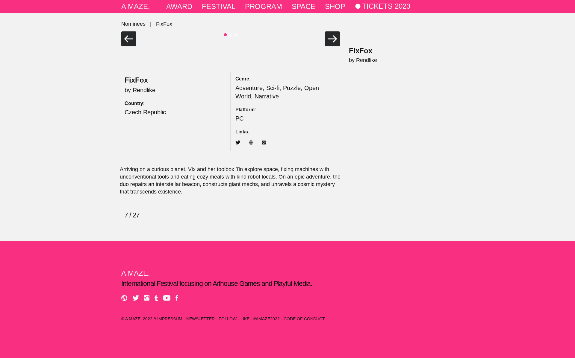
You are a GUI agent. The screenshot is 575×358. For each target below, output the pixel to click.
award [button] (179, 6)
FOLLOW (228, 318)
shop (335, 6)
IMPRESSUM (169, 318)
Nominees (133, 24)
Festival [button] (218, 6)
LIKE (244, 318)
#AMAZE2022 (266, 318)
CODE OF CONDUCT (304, 318)
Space (303, 6)
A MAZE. (135, 6)
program (263, 6)
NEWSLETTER (200, 318)
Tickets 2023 (386, 6)
